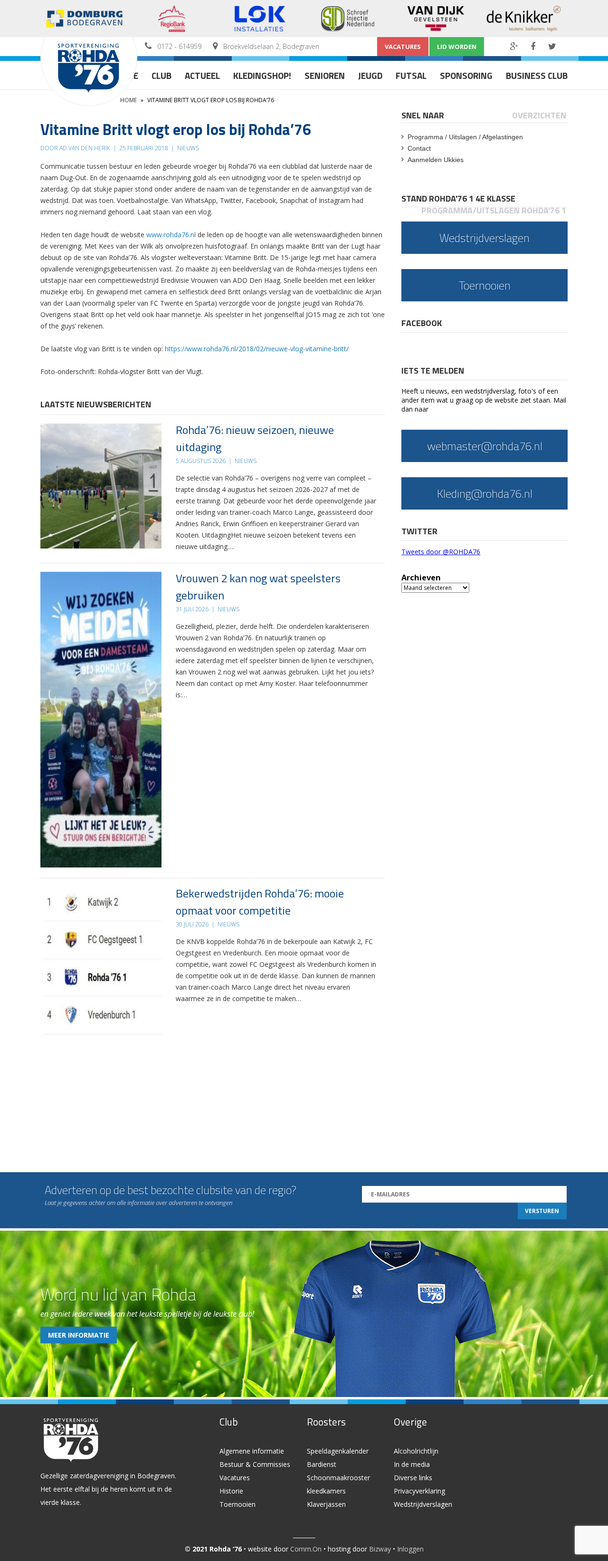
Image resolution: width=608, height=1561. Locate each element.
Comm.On (306, 1548)
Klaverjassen (326, 1504)
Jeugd (370, 75)
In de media (412, 1464)
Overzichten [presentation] (539, 115)
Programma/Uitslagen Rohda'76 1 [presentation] (493, 210)
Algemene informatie (251, 1450)
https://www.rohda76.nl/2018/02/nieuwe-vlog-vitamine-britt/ (257, 348)
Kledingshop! (262, 75)
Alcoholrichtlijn (416, 1450)
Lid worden (456, 46)
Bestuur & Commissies (254, 1464)
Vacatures (403, 46)
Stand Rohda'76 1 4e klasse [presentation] (458, 198)
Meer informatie (78, 1334)
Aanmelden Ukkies (436, 160)
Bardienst (321, 1464)
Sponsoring (466, 75)
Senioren (324, 75)
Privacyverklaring (419, 1490)
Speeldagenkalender (338, 1450)
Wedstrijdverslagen (423, 1504)
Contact (419, 148)
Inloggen (410, 1548)
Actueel (202, 75)
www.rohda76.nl (171, 234)
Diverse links (413, 1477)
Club (161, 75)
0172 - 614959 (179, 46)
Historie (231, 1490)
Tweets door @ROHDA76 (440, 551)
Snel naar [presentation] (422, 115)
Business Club (537, 75)
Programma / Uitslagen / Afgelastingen (465, 137)
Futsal (411, 75)
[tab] (423, 115)
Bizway (380, 1548)
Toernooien (237, 1504)
